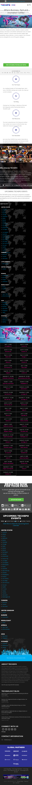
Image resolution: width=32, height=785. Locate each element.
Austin (4, 211)
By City (17, 521)
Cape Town (5, 294)
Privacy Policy (20, 781)
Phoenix (4, 576)
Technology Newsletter (17, 768)
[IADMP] (16, 757)
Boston (4, 212)
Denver (4, 220)
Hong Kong (5, 304)
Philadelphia (5, 574)
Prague (4, 279)
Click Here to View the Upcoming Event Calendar (16, 524)
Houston (4, 225)
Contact (17, 782)
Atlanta (4, 534)
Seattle (4, 247)
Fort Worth (5, 224)
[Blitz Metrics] (7, 757)
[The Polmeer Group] (16, 765)
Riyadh (4, 288)
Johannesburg (5, 296)
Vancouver (5, 258)
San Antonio (5, 239)
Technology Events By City (13, 770)
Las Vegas (4, 229)
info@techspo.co (8, 739)
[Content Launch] (24, 761)
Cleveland (4, 216)
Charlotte (4, 542)
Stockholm (5, 281)
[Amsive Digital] (16, 752)
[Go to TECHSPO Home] (8, 5)
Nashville (4, 234)
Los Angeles (5, 232)
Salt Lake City (5, 237)
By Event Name (10, 521)
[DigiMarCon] (7, 752)
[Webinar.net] (16, 761)
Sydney (4, 322)
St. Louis (4, 249)
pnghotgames (17, 17)
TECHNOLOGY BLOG (10, 691)
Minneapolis (5, 564)
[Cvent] (24, 752)
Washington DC (6, 597)
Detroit (4, 222)
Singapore (4, 310)
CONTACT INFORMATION (12, 736)
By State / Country (25, 521)
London (4, 269)
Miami (4, 566)
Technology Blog (7, 768)
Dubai (3, 286)
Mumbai (4, 306)
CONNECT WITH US (9, 726)
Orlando (4, 572)
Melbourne (5, 320)
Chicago (4, 214)
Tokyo (3, 312)
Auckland (4, 318)
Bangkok (4, 302)
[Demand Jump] (7, 761)
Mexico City (5, 263)
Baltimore (4, 538)
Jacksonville (5, 227)
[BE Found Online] (24, 757)
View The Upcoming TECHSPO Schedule (10, 684)
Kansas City (5, 558)
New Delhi (5, 308)
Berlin (3, 277)
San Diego (4, 241)
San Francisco (5, 243)
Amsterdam (5, 275)
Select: (2, 521)
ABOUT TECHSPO (9, 664)
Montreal (4, 254)
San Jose (4, 245)
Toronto (4, 256)
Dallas (3, 218)
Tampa (4, 250)
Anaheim (4, 209)
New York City (5, 236)
